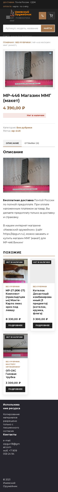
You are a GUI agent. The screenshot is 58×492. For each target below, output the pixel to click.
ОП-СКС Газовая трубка (11, 374)
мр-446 (16, 130)
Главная (8, 42)
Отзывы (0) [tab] (31, 143)
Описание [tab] (12, 143)
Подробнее (15, 325)
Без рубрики (23, 42)
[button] (50, 54)
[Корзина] (51, 15)
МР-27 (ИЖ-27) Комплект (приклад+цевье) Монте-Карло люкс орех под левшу (15, 300)
